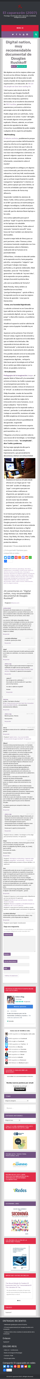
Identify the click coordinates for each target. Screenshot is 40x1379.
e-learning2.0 (26, 572)
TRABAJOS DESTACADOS (10, 580)
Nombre (7, 954)
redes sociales (29, 576)
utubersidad (7, 608)
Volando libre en (15, 1047)
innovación (6, 575)
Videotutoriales (29, 581)
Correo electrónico (10, 961)
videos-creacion (20, 581)
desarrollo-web (18, 572)
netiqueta (30, 575)
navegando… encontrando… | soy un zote (21, 860)
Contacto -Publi (8, 1355)
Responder (6, 634)
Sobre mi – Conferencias (11, 1350)
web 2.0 (6, 583)
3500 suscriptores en (17, 1049)
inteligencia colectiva (15, 575)
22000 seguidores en (17, 1038)
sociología (28, 578)
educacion (6, 573)
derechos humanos (9, 572)
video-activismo (21, 580)
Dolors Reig (22, 66)
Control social (23, 570)
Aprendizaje (21, 568)
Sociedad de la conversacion (18, 578)
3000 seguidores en (17, 1060)
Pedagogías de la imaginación (15, 375)
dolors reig (8, 664)
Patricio (5, 699)
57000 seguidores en (18, 1044)
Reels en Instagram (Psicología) (13, 1353)
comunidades (15, 570)
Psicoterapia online (9, 1358)
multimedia (24, 575)
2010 (10, 568)
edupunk (19, 573)
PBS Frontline (11, 104)
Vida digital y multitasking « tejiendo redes (21, 858)
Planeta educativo (20, 576)
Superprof (8, 1312)
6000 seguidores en (16, 1054)
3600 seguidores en (17, 1051)
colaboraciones (8, 570)
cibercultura (28, 568)
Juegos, (31, 375)
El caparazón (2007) (20, 13)
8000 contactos (15, 1057)
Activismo (14, 568)
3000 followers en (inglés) (18, 1063)
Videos (13, 581)
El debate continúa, (11, 138)
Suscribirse (20, 1089)
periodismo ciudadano (9, 576)
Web (5, 968)
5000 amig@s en (16, 1041)
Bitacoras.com (15, 603)
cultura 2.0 (30, 570)
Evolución (31, 573)
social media (7, 578)
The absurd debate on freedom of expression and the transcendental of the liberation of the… (18, 1285)
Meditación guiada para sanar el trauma (15, 1324)
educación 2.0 (13, 573)
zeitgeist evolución (13, 583)
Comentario (8, 934)
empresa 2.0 (25, 573)
